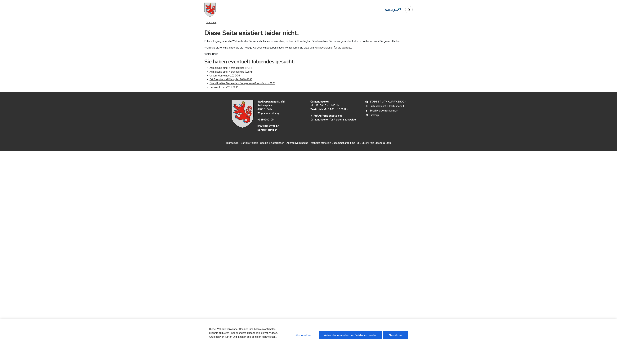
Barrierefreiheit (249, 142)
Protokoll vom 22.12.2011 (224, 87)
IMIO (358, 142)
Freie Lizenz (375, 142)
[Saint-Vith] (210, 10)
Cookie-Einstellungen (272, 142)
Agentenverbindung (297, 142)
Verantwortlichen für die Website (332, 47)
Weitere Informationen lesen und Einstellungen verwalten (350, 335)
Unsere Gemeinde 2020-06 (225, 75)
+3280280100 (265, 119)
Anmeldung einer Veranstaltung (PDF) (231, 67)
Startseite (211, 22)
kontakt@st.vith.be (268, 126)
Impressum (232, 142)
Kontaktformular (267, 129)
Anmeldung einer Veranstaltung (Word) (231, 71)
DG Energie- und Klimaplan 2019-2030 (231, 79)
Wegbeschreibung (268, 113)
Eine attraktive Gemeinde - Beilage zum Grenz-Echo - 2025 (242, 83)
